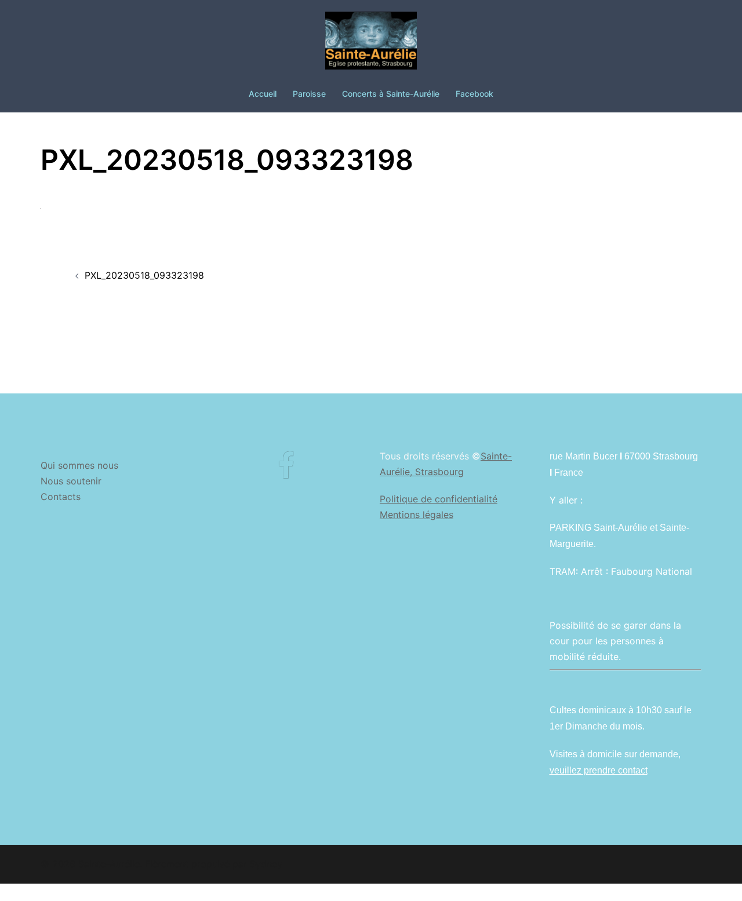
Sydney (266, 864)
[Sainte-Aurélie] (371, 44)
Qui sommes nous (79, 465)
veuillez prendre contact (599, 770)
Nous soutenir (71, 481)
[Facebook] (286, 473)
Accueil (263, 94)
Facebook (474, 94)
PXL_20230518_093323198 (144, 275)
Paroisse (309, 94)
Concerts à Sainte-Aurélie (390, 94)
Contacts (61, 496)
